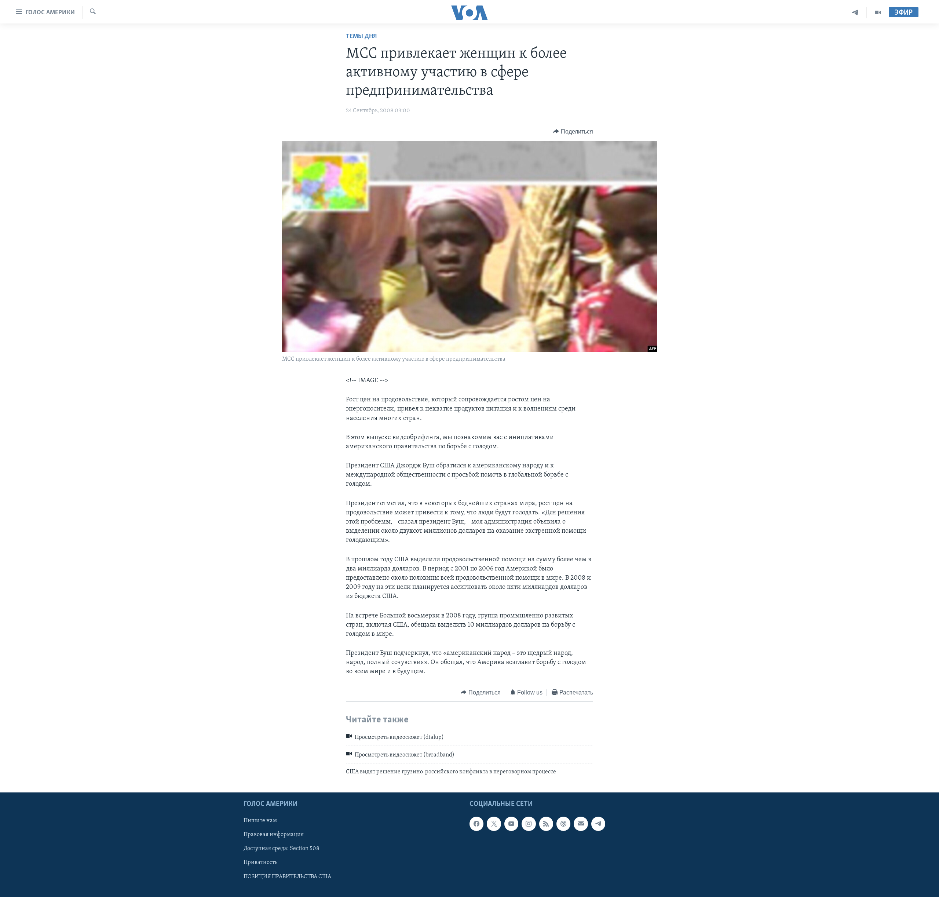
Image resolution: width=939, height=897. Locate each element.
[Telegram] (855, 12)
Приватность (260, 863)
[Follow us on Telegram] (598, 824)
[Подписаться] (581, 824)
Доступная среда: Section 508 (281, 849)
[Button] (573, 131)
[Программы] (878, 12)
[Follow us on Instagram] (529, 824)
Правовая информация (274, 835)
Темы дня (361, 36)
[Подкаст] (563, 824)
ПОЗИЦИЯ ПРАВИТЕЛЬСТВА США (287, 877)
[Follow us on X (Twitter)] (494, 824)
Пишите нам (260, 821)
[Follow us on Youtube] (511, 824)
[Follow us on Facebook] (476, 824)
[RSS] (546, 824)
